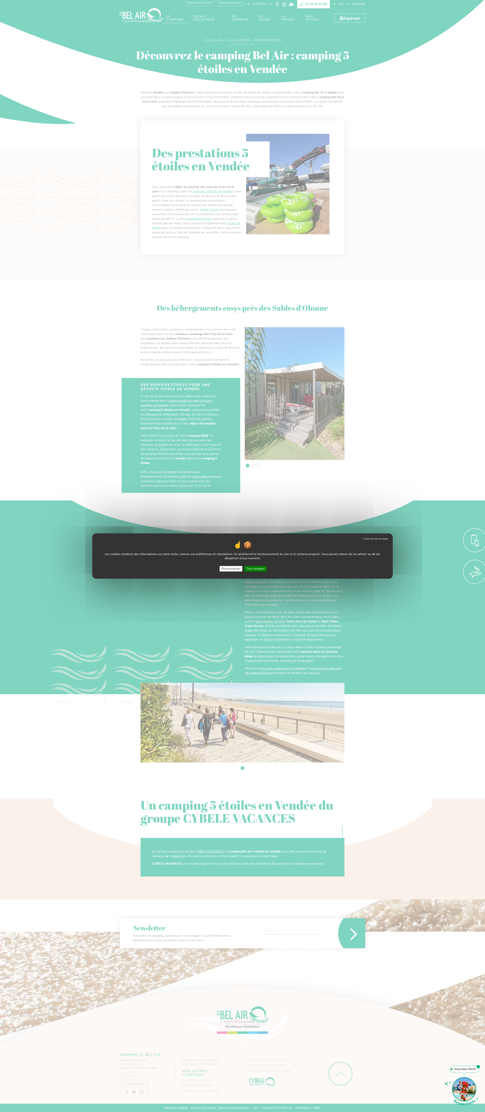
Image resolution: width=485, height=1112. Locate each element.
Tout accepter (255, 568)
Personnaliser (230, 568)
